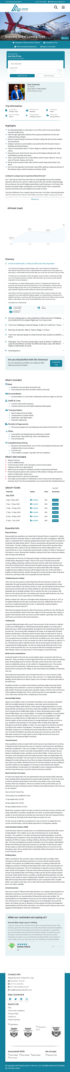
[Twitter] (15, 999)
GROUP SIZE (13, 68)
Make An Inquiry (49, 75)
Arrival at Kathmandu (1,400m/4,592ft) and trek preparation (31, 264)
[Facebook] (10, 999)
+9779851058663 (40, 89)
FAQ (9, 1008)
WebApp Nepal (14, 1068)
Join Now (55, 500)
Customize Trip (56, 363)
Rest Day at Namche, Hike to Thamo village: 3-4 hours (29, 330)
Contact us (12, 1017)
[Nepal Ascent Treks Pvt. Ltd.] (19, 7)
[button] (53, 946)
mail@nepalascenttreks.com (21, 990)
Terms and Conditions (16, 1011)
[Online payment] (51, 1055)
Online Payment (14, 1020)
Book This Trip (22, 75)
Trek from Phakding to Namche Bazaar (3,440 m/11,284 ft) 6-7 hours (34, 325)
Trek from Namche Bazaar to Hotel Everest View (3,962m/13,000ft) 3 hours (35, 336)
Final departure (14, 351)
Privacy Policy (13, 1014)
